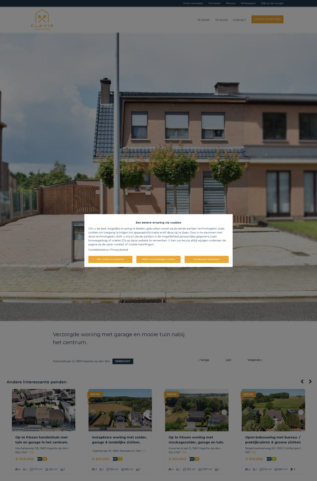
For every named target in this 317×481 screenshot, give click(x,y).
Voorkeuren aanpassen (207, 259)
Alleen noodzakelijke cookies (158, 259)
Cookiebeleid (97, 249)
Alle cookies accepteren (110, 259)
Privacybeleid (119, 249)
